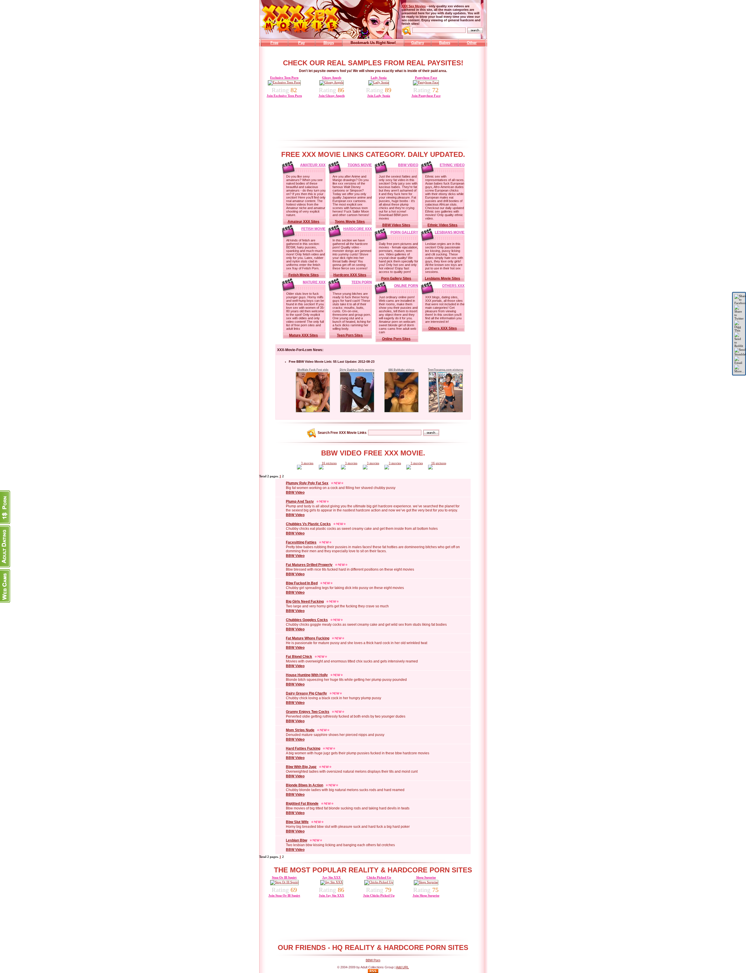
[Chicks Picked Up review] (378, 882)
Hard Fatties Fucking (303, 748)
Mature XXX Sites (303, 335)
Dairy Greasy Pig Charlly (306, 693)
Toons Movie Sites (350, 222)
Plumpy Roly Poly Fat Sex (307, 483)
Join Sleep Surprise (426, 895)
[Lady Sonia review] (378, 82)
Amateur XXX (313, 165)
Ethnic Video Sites (442, 225)
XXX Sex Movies (414, 6)
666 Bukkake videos (401, 369)
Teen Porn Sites (350, 335)
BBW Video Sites (396, 225)
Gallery (417, 43)
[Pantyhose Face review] (426, 82)
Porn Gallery (404, 232)
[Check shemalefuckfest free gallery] (313, 411)
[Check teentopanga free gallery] (446, 411)
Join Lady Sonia (378, 95)
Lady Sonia (379, 77)
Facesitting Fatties (301, 542)
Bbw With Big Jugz (301, 767)
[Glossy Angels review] (331, 82)
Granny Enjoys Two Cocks (307, 712)
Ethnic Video (452, 165)
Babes (444, 43)
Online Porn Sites (396, 339)
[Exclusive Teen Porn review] (284, 82)
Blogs (328, 43)
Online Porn (406, 286)
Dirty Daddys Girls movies (357, 369)
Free (274, 43)
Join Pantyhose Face (426, 95)
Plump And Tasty (300, 501)
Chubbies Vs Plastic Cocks (308, 524)
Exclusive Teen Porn (284, 77)
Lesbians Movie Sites (442, 278)
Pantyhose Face (426, 77)
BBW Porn (373, 960)
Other (472, 43)
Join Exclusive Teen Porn (284, 95)
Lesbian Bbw (296, 840)
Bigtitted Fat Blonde (302, 804)
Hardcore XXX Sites (349, 275)
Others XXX (453, 286)
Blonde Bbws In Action (304, 785)
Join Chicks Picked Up (379, 895)
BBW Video (408, 165)
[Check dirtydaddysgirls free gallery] (357, 411)
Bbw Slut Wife (297, 822)
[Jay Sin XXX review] (331, 882)
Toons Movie (360, 165)
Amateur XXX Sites (303, 222)
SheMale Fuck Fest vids (312, 369)
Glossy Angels (331, 77)
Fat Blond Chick (299, 657)
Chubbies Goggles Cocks (307, 620)
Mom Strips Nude (300, 730)
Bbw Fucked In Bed (302, 583)
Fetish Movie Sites (303, 275)
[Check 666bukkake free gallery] (401, 411)
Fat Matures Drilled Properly (309, 565)
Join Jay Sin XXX (331, 895)
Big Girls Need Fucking (305, 601)
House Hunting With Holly (307, 675)
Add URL (402, 967)
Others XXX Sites (442, 328)
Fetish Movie (313, 229)
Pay (301, 43)
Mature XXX (314, 282)
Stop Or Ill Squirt (284, 877)
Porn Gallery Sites (396, 278)
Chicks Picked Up (379, 877)
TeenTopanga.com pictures (445, 369)
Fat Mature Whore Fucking (307, 638)
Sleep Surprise (426, 877)
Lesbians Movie (450, 232)
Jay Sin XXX (331, 877)
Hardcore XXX (357, 229)
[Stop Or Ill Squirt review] (284, 882)
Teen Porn (361, 282)
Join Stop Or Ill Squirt (284, 895)
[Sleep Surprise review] (426, 882)
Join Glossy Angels (332, 95)
